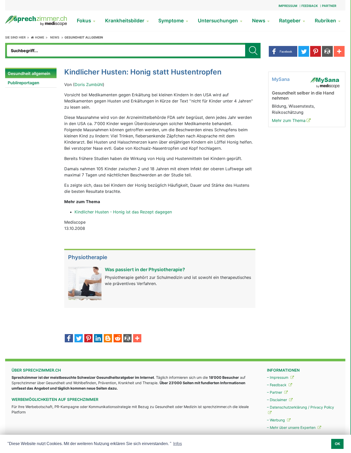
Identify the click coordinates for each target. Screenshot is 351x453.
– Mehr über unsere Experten (292, 427)
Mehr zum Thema (289, 120)
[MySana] (325, 82)
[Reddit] (117, 338)
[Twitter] (78, 338)
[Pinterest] (88, 338)
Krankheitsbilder (125, 21)
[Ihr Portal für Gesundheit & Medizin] (36, 20)
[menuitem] (31, 73)
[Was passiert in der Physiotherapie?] (84, 283)
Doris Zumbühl (89, 84)
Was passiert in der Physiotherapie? (145, 269)
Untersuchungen (218, 21)
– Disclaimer (277, 400)
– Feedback (277, 385)
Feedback (309, 6)
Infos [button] (177, 443)
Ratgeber (290, 21)
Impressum (288, 6)
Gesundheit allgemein (83, 37)
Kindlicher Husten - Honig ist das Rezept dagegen (123, 211)
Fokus (84, 21)
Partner (329, 6)
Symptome (171, 21)
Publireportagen (23, 82)
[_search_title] (253, 50)
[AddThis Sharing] (137, 338)
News (259, 21)
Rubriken (326, 21)
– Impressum (278, 377)
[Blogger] (108, 338)
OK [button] (337, 444)
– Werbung (276, 420)
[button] (283, 51)
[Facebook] (68, 338)
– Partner (275, 392)
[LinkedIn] (98, 338)
